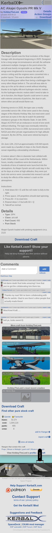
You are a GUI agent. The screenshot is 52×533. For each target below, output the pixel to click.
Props (4, 449)
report (44, 280)
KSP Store (38, 527)
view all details (27, 442)
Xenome (3, 317)
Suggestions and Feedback (26, 512)
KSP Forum (27, 527)
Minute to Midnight (14, 449)
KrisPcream (4, 280)
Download (45, 17)
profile (33, 452)
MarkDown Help (6, 276)
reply (49, 280)
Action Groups (42, 14)
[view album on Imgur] (3, 20)
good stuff (26, 449)
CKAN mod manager (33, 524)
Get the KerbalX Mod (26, 505)
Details (47, 11)
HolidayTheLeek (11, 11)
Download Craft (26, 239)
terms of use (19, 500)
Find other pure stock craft (18, 411)
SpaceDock (14, 524)
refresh (42, 273)
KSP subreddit (15, 527)
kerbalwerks (5, 307)
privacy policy (32, 500)
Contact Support (26, 496)
